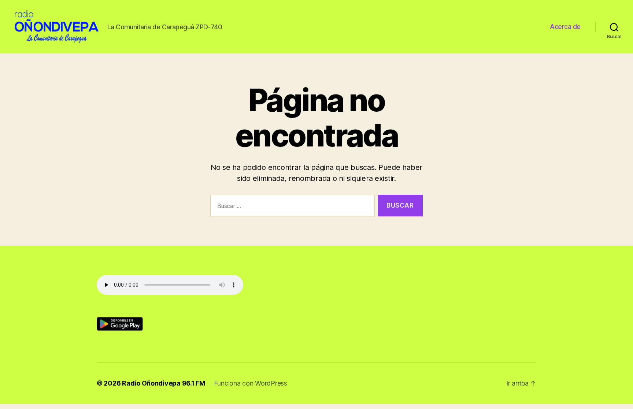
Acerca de (565, 26)
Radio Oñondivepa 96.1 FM (163, 383)
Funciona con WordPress (250, 383)
